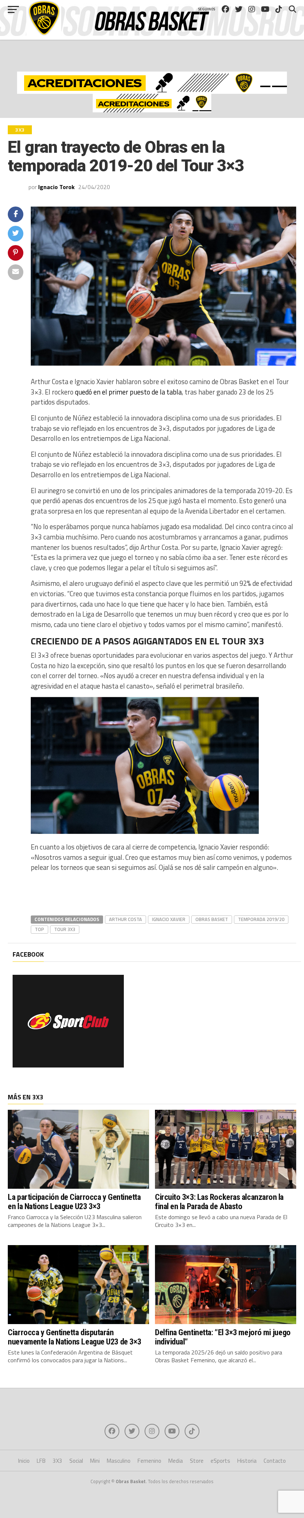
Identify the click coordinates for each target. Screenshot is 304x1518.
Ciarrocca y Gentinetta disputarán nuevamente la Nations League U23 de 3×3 (74, 1336)
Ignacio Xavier (168, 919)
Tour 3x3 (64, 929)
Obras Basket (211, 919)
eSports (220, 1460)
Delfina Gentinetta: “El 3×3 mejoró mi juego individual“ (223, 1336)
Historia (247, 1460)
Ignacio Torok (56, 186)
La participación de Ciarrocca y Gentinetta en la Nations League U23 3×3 (74, 1201)
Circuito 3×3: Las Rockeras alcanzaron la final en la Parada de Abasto (219, 1201)
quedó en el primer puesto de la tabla (128, 392)
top (39, 929)
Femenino (149, 1460)
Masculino (118, 1460)
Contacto (275, 1460)
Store (197, 1460)
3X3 (57, 1460)
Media (175, 1460)
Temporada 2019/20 (261, 919)
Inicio (24, 1460)
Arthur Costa (125, 919)
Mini (95, 1460)
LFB (41, 1460)
